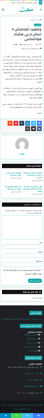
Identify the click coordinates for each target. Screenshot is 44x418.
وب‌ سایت (39, 261)
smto (36, 44)
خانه (38, 20)
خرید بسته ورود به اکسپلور (33, 319)
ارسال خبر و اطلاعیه (31, 335)
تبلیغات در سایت (32, 343)
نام (40, 242)
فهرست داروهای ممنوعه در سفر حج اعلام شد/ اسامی (32, 175)
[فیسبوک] (39, 123)
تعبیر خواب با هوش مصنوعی (13, 319)
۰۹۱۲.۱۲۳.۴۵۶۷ (33, 380)
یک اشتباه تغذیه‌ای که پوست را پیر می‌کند (13, 188)
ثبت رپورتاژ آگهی (32, 339)
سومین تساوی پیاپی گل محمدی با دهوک (24, 2)
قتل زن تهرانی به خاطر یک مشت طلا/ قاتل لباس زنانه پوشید (32, 189)
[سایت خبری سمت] (26, 9)
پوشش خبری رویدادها (30, 347)
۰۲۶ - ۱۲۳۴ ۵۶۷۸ (32, 373)
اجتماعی (32, 20)
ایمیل (39, 252)
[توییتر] (33, 123)
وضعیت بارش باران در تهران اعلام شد (13, 174)
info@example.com (31, 386)
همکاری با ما (33, 351)
